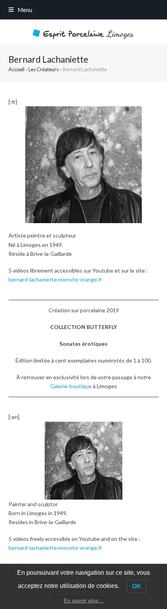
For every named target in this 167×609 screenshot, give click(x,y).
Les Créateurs (43, 69)
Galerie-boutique (71, 386)
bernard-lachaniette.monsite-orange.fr (55, 279)
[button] (20, 9)
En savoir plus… (84, 600)
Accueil (16, 69)
